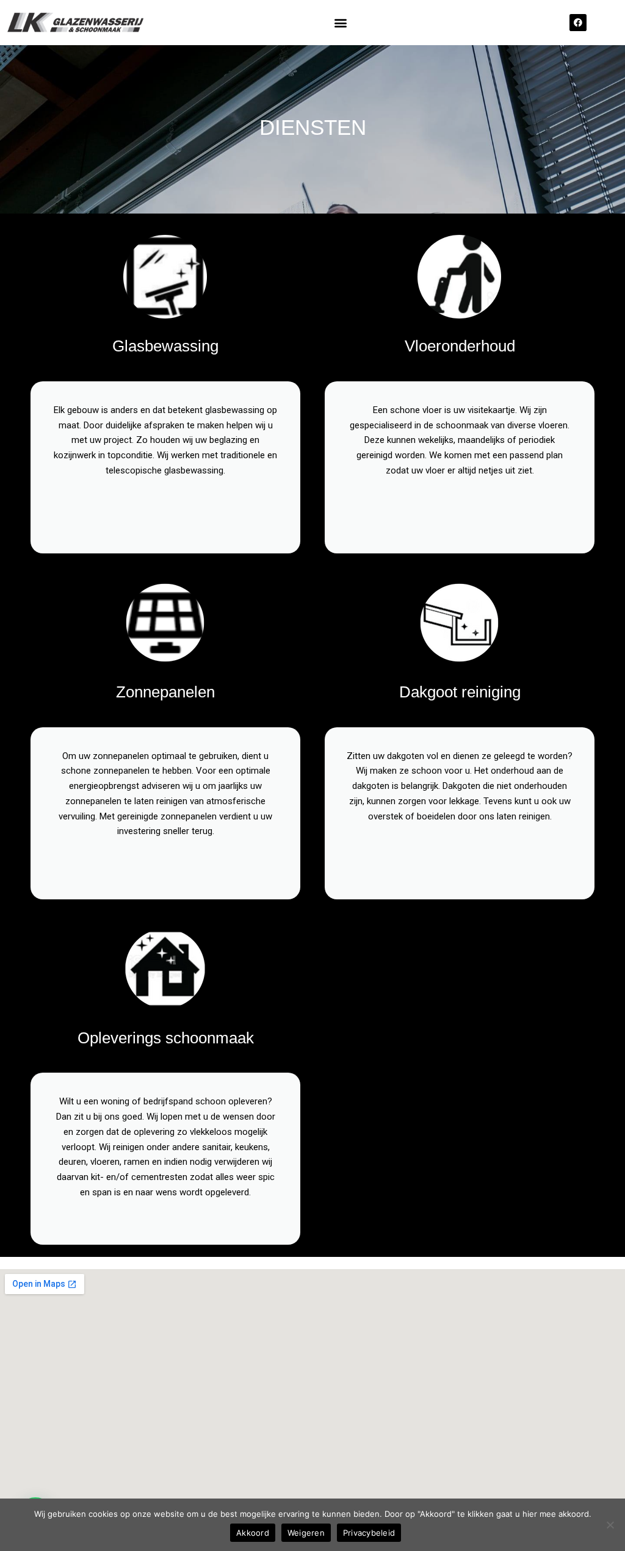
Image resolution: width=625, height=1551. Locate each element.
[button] (341, 23)
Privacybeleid (369, 1533)
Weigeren (306, 1533)
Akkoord (252, 1533)
